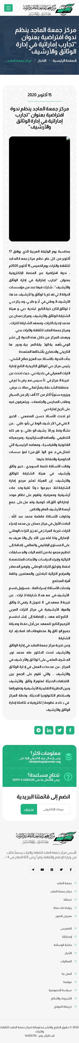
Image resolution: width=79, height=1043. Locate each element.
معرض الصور (63, 916)
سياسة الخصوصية (60, 990)
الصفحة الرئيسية (64, 60)
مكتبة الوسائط (63, 945)
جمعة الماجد (64, 883)
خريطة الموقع (63, 1006)
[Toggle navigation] (8, 8)
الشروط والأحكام (61, 998)
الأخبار (42, 60)
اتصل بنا (67, 973)
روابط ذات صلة (62, 907)
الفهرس (66, 928)
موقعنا (67, 982)
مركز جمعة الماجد (61, 891)
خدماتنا (68, 899)
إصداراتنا (67, 936)
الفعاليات (66, 961)
